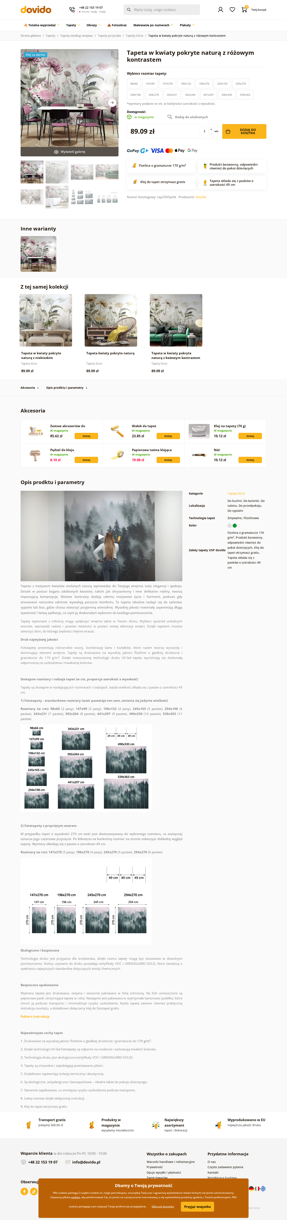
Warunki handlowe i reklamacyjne (171, 1162)
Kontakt (213, 1172)
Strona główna (31, 36)
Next (112, 102)
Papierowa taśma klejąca (152, 450)
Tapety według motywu (76, 36)
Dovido (201, 197)
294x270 (154, 95)
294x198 (135, 95)
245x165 (222, 83)
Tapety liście (134, 36)
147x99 (150, 83)
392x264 (190, 95)
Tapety (50, 36)
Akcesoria (28, 388)
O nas (212, 1162)
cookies (75, 1197)
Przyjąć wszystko (197, 1206)
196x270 (204, 83)
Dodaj (86, 436)
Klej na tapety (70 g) (230, 426)
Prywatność (155, 1167)
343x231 (172, 95)
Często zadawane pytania (225, 1167)
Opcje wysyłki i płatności (164, 1172)
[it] (258, 1188)
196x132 (186, 83)
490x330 (227, 95)
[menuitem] (42, 25)
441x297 (208, 95)
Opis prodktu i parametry (64, 388)
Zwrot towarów (157, 1178)
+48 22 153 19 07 (42, 1162)
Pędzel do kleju (62, 450)
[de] (252, 1188)
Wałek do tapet (144, 426)
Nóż (217, 450)
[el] (263, 1188)
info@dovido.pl (85, 1162)
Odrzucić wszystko (163, 1206)
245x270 (241, 83)
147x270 (167, 83)
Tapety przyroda (109, 36)
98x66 (134, 83)
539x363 (245, 95)
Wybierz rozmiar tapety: (147, 73)
